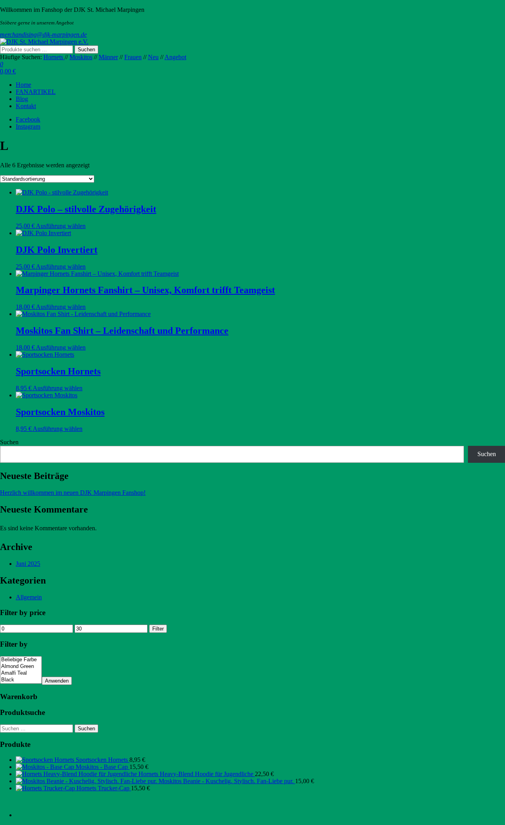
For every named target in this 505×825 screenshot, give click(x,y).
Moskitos (80, 57)
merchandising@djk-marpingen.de (43, 34)
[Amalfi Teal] (20, 673)
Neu (153, 57)
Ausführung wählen (61, 226)
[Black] (20, 680)
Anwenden (57, 681)
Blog (22, 98)
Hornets (54, 57)
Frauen (133, 57)
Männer (108, 57)
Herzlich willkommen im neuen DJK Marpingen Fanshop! (73, 492)
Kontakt (26, 106)
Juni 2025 (28, 563)
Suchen (86, 49)
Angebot (175, 57)
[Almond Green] (20, 666)
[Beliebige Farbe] (20, 660)
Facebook (28, 119)
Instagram (28, 126)
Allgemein (29, 597)
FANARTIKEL (36, 91)
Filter (158, 629)
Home (23, 84)
